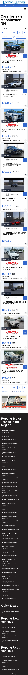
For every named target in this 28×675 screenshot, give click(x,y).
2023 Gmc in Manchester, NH (8, 551)
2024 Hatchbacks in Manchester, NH (10, 590)
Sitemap (14, 673)
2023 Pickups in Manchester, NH (9, 513)
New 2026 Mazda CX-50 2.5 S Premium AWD (14, 96)
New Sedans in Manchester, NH (9, 636)
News (6, 5)
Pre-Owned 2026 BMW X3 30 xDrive (13, 130)
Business (15, 5)
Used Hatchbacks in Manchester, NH (10, 670)
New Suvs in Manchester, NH (8, 628)
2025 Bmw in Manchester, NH (9, 453)
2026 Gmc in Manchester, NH (8, 448)
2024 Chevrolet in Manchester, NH (10, 569)
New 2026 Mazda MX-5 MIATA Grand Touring (14, 234)
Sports (21, 5)
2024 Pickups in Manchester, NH (9, 517)
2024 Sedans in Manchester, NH (9, 491)
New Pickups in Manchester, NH (9, 632)
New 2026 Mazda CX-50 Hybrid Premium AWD (11, 165)
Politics (10, 5)
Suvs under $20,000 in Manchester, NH (11, 612)
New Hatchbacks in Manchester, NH (10, 641)
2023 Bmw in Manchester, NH (9, 465)
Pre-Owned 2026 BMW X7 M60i (12, 372)
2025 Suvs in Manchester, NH (8, 457)
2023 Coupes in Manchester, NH (9, 594)
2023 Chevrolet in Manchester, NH (10, 521)
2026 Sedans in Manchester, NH (9, 483)
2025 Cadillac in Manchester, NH (9, 556)
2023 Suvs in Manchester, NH (8, 474)
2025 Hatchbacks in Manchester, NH (10, 530)
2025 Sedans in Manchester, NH (9, 496)
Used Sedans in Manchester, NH (9, 661)
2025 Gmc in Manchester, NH (8, 526)
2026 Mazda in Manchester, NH (9, 435)
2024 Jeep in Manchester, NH (8, 547)
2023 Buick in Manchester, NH (9, 573)
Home (2, 5)
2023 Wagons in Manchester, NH (9, 599)
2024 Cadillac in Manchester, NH (9, 543)
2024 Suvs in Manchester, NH (8, 461)
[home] (14, 2)
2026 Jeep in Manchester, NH (8, 582)
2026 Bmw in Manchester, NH (9, 440)
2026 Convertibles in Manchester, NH (10, 508)
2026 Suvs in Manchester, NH (8, 431)
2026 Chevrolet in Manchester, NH (10, 478)
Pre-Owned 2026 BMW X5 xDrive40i (12, 61)
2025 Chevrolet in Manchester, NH (10, 539)
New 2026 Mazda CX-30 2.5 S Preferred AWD (14, 199)
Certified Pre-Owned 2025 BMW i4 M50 (12, 268)
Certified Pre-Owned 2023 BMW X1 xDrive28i (12, 337)
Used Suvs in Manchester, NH (8, 657)
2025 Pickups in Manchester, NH (9, 534)
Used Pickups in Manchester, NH (9, 665)
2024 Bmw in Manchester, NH (9, 470)
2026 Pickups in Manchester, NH (9, 444)
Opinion (25, 5)
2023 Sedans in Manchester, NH (9, 487)
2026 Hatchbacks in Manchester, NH (10, 500)
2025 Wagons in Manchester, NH (9, 564)
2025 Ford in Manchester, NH (8, 560)
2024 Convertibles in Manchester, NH (10, 586)
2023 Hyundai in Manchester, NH (9, 577)
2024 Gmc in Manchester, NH (8, 504)
